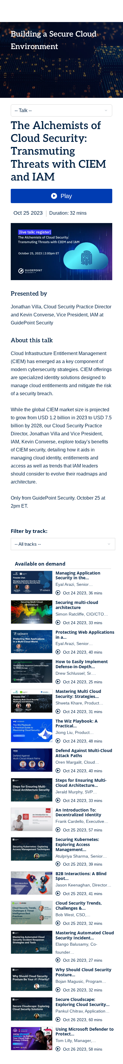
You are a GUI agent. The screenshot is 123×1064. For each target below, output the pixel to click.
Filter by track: (29, 531)
